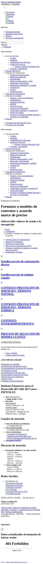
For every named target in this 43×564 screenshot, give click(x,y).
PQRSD (13, 104)
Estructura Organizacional (19, 75)
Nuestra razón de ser (13, 71)
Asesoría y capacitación (18, 69)
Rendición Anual (16, 92)
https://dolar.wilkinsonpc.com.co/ (16, 562)
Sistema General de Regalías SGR (27, 67)
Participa (9, 119)
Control (13, 90)
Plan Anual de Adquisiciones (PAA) (19, 246)
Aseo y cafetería (11, 353)
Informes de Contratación (15, 244)
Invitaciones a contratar (14, 252)
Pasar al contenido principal (11, 2)
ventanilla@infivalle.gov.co (17, 434)
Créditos (13, 58)
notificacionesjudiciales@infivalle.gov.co (21, 438)
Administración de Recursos (20, 62)
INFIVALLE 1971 (20, 492)
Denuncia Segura (16, 106)
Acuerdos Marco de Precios (11, 342)
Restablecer (6, 4)
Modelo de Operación (18, 77)
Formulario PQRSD (13, 440)
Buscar (3, 42)
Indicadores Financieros (14, 34)
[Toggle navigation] (2, 47)
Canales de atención (17, 102)
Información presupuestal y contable (23, 85)
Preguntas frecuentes (13, 32)
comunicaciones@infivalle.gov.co (19, 436)
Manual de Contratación (14, 242)
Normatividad (15, 79)
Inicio (8, 229)
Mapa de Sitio (6, 508)
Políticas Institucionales (14, 512)
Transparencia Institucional (15, 94)
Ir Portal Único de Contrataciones (18, 240)
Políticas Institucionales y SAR (21, 81)
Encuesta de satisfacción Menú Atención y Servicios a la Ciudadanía (25, 116)
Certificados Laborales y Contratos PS (24, 111)
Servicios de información (15, 38)
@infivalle (18, 483)
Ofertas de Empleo (17, 113)
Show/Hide (15, 4)
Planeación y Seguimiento (19, 83)
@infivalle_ (18, 485)
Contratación (14, 87)
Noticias (8, 36)
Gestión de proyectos (17, 64)
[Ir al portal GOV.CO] (9, 8)
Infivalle (17, 494)
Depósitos (13, 60)
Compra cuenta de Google (15, 355)
